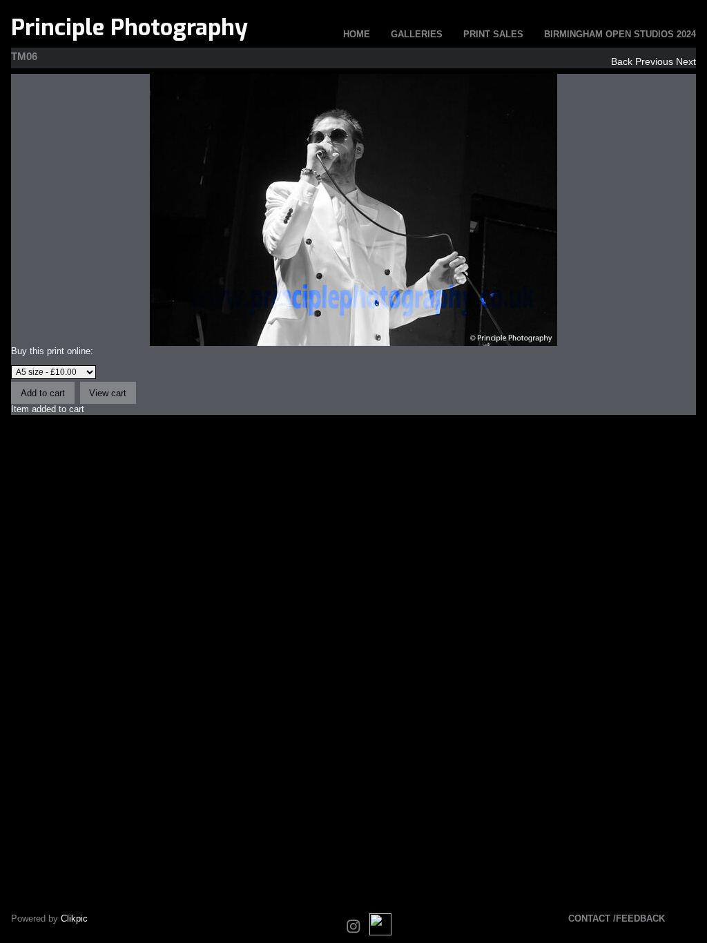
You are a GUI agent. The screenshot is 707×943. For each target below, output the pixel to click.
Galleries (417, 34)
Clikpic (74, 918)
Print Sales (493, 34)
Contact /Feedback (616, 918)
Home (356, 34)
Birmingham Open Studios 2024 (620, 34)
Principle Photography (129, 27)
